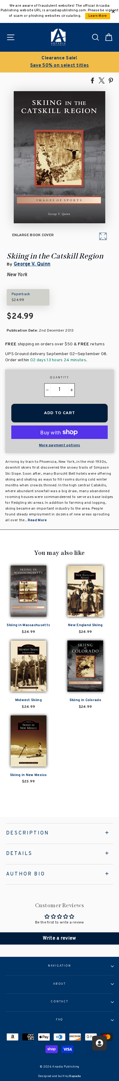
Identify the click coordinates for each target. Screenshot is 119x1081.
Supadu (75, 1076)
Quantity (59, 378)
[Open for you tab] (99, 1043)
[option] (59, 62)
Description (27, 833)
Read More (37, 520)
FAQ (59, 1020)
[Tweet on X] (102, 80)
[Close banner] (113, 11)
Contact (59, 1002)
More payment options (59, 445)
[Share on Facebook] (92, 80)
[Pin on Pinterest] (111, 80)
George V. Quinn (32, 264)
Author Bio (25, 874)
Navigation (59, 966)
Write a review (59, 938)
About (59, 984)
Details (19, 854)
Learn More (97, 16)
